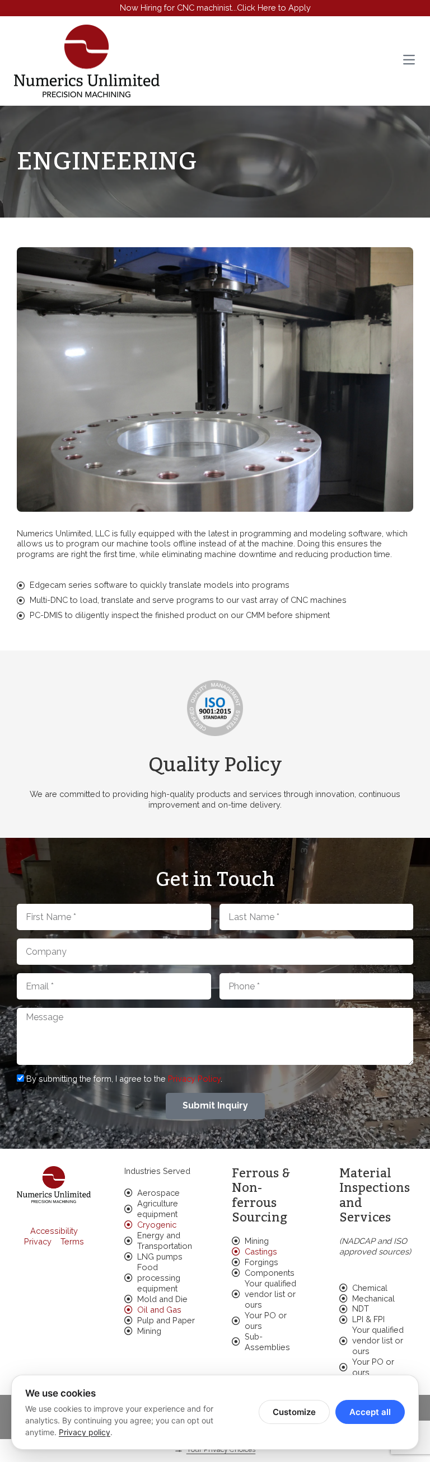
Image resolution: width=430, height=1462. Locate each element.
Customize (294, 1412)
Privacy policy (84, 1432)
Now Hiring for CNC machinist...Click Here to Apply (215, 7)
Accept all (370, 1412)
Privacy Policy (194, 1078)
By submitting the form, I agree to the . (124, 1078)
